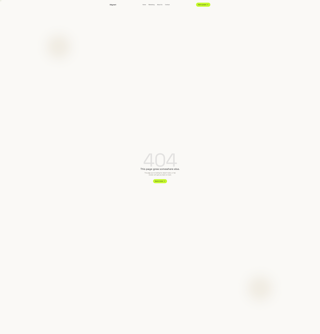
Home (144, 4)
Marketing (151, 4)
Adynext (113, 5)
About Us (159, 4)
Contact (167, 4)
